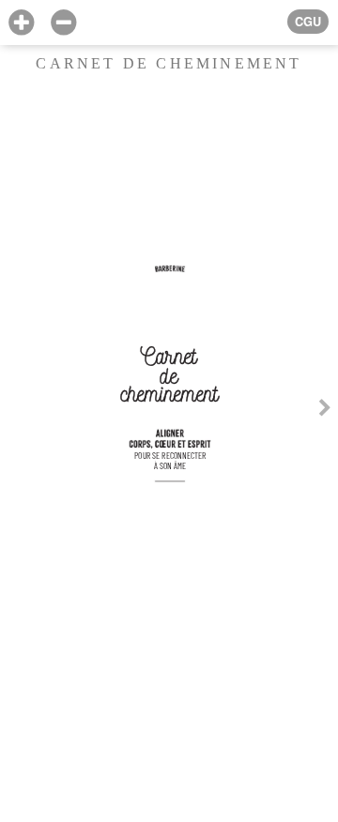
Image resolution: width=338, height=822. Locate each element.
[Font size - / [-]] (63, 23)
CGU (308, 21)
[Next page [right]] (325, 411)
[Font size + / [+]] (21, 23)
